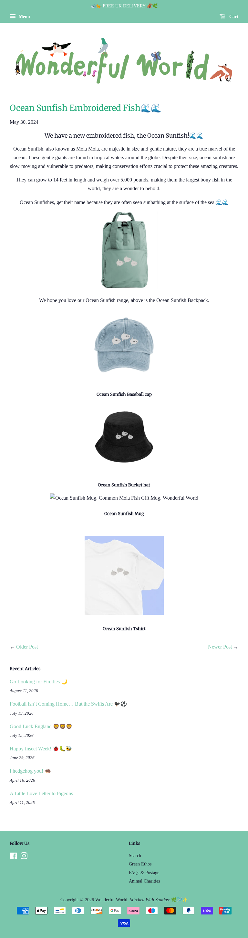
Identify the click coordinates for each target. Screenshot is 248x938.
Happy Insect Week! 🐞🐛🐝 (41, 748)
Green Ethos (140, 864)
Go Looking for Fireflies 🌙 (38, 681)
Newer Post (220, 647)
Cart (233, 16)
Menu (23, 16)
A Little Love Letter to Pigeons (41, 793)
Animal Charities (144, 881)
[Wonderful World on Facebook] (13, 857)
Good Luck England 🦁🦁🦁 (41, 726)
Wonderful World (111, 899)
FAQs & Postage (144, 872)
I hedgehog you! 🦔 (30, 771)
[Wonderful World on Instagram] (23, 857)
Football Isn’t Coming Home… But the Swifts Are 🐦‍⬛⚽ (68, 704)
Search (135, 855)
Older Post (27, 647)
